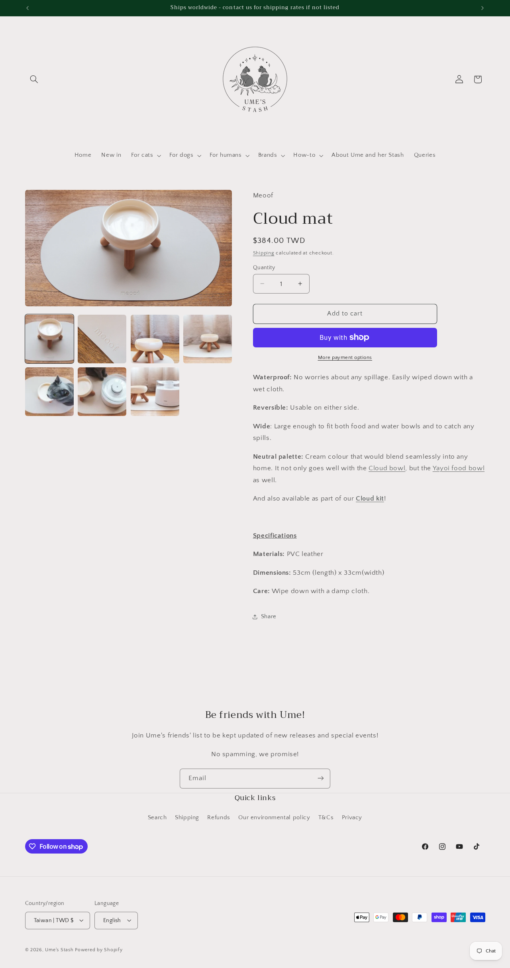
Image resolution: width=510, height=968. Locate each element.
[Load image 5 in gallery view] (49, 391)
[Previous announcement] (27, 8)
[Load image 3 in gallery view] (155, 339)
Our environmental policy (274, 818)
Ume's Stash (59, 949)
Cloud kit (370, 498)
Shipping (264, 252)
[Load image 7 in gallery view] (155, 391)
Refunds (218, 818)
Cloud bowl (387, 467)
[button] (34, 79)
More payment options (345, 357)
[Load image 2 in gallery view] (102, 339)
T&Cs (326, 818)
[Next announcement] (482, 8)
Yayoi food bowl (458, 467)
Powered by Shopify (98, 949)
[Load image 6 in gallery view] (102, 391)
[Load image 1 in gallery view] (49, 339)
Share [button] (269, 616)
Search (157, 818)
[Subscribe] (321, 778)
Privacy (352, 818)
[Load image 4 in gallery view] (207, 339)
